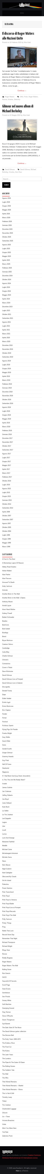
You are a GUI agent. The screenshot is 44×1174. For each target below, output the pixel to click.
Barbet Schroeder (8, 617)
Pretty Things (6, 923)
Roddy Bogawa (7, 958)
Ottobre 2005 (6, 527)
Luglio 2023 (6, 310)
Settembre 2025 (7, 241)
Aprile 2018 (6, 423)
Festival (5, 722)
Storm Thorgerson (8, 1020)
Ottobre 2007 (6, 516)
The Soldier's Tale (8, 1070)
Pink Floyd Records (9, 911)
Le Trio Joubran (7, 814)
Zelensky (17, 99)
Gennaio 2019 (7, 388)
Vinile (4, 1124)
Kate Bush (5, 807)
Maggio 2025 (6, 256)
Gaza (4, 745)
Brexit (4, 636)
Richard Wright (7, 946)
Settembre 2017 (7, 450)
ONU (21, 97)
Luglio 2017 (6, 457)
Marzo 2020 (6, 341)
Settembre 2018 (7, 403)
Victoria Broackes (8, 1120)
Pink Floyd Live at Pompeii (11, 907)
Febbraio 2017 (7, 477)
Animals (5, 590)
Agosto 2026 (6, 198)
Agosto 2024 (6, 283)
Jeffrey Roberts (7, 795)
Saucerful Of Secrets (9, 981)
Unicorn (4, 1113)
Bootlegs (5, 633)
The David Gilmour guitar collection (14, 1031)
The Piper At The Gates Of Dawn (13, 1062)
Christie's (5, 660)
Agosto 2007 (6, 523)
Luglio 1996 (6, 535)
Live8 (4, 830)
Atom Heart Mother (8, 609)
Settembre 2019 (7, 357)
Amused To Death (8, 582)
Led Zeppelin (6, 818)
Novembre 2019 (7, 349)
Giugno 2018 (6, 415)
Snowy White (6, 1000)
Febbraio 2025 (7, 268)
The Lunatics (6, 1058)
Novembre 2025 (7, 233)
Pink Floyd (6, 896)
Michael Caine (7, 849)
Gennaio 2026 (7, 225)
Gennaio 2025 (7, 272)
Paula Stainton (7, 888)
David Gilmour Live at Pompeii (12, 679)
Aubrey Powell (7, 613)
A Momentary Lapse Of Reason (13, 563)
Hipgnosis (5, 772)
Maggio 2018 (6, 419)
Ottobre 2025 (6, 237)
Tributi (4, 1101)
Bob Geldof (6, 629)
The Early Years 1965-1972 (11, 1039)
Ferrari (4, 718)
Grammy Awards (7, 756)
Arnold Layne (6, 605)
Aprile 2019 (6, 376)
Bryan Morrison (7, 640)
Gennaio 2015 (7, 500)
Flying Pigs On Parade (10, 729)
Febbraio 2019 (7, 384)
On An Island (6, 880)
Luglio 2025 (6, 248)
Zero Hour (18, 172)
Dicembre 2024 (7, 276)
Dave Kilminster (7, 671)
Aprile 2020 (6, 337)
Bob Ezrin (5, 625)
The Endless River (8, 1043)
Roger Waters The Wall (10, 965)
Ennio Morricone (7, 706)
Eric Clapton (6, 710)
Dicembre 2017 (7, 438)
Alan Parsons (6, 578)
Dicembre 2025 (7, 229)
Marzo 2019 (6, 380)
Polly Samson (7, 919)
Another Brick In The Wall (11, 594)
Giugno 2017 (6, 461)
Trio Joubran (6, 1105)
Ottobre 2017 (6, 446)
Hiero (17, 1171)
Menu (22, 13)
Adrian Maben (7, 571)
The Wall (5, 1074)
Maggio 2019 (6, 372)
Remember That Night (9, 938)
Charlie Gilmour (7, 656)
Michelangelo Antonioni (10, 853)
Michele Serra (7, 857)
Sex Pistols (6, 996)
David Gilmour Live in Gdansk (12, 683)
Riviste (4, 954)
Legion (4, 822)
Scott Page (6, 985)
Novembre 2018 (7, 396)
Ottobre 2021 (6, 314)
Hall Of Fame (6, 764)
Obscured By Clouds (9, 876)
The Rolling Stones (8, 1066)
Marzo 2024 (6, 303)
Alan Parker (6, 574)
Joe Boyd (5, 799)
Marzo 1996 (6, 547)
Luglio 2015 (6, 492)
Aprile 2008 (6, 512)
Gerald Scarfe (7, 749)
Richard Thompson (8, 942)
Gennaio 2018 (7, 434)
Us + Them (6, 1116)
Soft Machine (6, 1004)
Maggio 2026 (6, 210)
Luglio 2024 (6, 287)
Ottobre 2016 (6, 481)
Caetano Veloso (7, 644)
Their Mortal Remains (9, 1082)
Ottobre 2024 (6, 279)
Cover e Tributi (7, 667)
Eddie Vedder (6, 698)
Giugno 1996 (6, 539)
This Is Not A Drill (8, 1093)
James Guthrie (7, 787)
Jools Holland (6, 803)
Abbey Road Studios (9, 567)
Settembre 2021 (7, 318)
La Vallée (5, 811)
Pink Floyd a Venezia (9, 900)
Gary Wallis (6, 737)
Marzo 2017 (6, 473)
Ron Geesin (6, 973)
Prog (3, 927)
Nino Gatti (27, 42)
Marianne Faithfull (8, 842)
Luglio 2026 (6, 202)
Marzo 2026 (6, 217)
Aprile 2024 (6, 299)
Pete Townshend (7, 892)
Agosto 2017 (6, 454)
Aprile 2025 (6, 260)
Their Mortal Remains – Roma (12, 1089)
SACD (4, 977)
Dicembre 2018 (7, 392)
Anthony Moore (7, 602)
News (4, 861)
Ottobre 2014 (6, 504)
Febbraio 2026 (7, 221)
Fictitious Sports (7, 725)
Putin (26, 97)
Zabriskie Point (7, 1136)
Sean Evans (6, 989)
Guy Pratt (5, 760)
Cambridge (6, 648)
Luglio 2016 (6, 485)
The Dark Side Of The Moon (11, 1027)
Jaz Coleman (6, 791)
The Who (5, 1078)
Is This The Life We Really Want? (13, 780)
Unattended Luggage (9, 1109)
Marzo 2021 (6, 334)
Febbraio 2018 (7, 430)
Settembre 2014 (7, 508)
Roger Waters (9, 97)
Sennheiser (6, 993)
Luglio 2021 (6, 326)
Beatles (4, 621)
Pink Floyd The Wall (9, 915)
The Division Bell (8, 1035)
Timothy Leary (7, 1097)
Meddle (4, 845)
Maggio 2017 (6, 465)
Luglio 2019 (6, 365)
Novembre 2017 (7, 442)
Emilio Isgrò (6, 702)
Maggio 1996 (6, 543)
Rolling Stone (6, 969)
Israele (4, 784)
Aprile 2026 (6, 214)
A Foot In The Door (8, 559)
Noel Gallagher (7, 873)
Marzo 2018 (6, 427)
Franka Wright (7, 733)
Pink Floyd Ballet (8, 904)
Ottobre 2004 (6, 531)
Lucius (4, 834)
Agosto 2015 (6, 488)
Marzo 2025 (6, 264)
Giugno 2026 (6, 206)
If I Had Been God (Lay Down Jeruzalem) (16, 776)
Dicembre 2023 (7, 306)
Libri (3, 826)
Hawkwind (5, 768)
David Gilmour (10, 169)
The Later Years (7, 1055)
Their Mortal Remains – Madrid (12, 1085)
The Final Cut (6, 1047)
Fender (4, 714)
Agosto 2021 (6, 322)
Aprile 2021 (6, 330)
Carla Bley (5, 652)
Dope (4, 694)
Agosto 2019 (6, 361)
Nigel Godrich (6, 869)
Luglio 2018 (6, 411)
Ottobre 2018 (6, 399)
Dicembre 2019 (7, 345)
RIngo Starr (6, 950)
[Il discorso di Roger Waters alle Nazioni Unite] (22, 57)
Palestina (5, 884)
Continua (22, 91)
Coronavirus (6, 663)
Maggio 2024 (6, 295)
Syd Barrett (6, 1024)
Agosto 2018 (6, 407)
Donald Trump (7, 691)
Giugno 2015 (6, 496)
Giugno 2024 (6, 291)
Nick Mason (6, 865)
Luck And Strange (8, 838)
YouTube (5, 1132)
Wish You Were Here (9, 1128)
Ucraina (10, 99)
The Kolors (6, 1051)
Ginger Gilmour (7, 753)
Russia (4, 99)
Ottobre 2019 (6, 353)
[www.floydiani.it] (22, 5)
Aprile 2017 (6, 469)
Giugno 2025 (6, 252)
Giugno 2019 (6, 368)
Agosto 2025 (6, 245)
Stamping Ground (8, 1008)
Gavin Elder (6, 741)
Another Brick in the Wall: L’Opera (13, 598)
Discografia (6, 687)
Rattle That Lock (7, 931)
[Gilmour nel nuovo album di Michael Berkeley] (22, 130)
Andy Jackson (7, 586)
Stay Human (6, 1012)
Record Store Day (8, 934)
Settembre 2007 (7, 519)
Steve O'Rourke (7, 1016)
